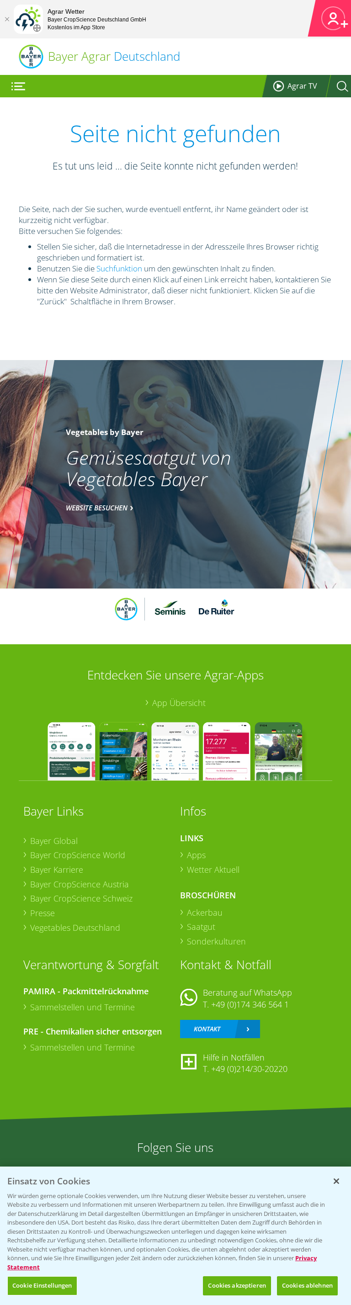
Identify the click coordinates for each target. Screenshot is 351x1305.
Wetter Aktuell (213, 869)
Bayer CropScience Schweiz (81, 898)
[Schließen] (7, 19)
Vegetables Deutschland (75, 927)
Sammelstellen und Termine (82, 1007)
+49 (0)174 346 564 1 (250, 1004)
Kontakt (207, 1028)
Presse (42, 912)
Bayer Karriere (56, 869)
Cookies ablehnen (307, 1285)
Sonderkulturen (216, 941)
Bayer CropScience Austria (79, 884)
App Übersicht (179, 702)
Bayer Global (54, 840)
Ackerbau (205, 912)
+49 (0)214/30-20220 (249, 1068)
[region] (175, 1236)
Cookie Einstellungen (42, 1285)
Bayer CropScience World (77, 854)
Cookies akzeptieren (237, 1285)
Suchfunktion (119, 268)
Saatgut (201, 926)
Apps (196, 854)
